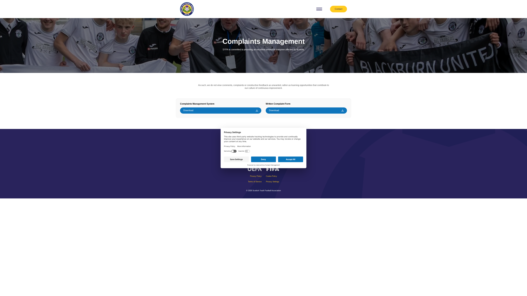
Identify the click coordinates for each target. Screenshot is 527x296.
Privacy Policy (256, 176)
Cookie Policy (271, 176)
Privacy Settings (272, 182)
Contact (338, 9)
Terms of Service (255, 182)
